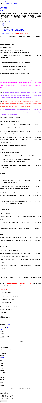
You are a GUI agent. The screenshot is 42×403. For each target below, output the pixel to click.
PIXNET (13, 388)
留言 (10, 324)
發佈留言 (2, 337)
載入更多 (2, 331)
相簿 (3, 23)
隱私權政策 (26, 388)
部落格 (3, 24)
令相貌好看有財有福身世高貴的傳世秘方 (13, 30)
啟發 (7, 327)
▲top (1, 329)
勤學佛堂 (3, 8)
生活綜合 (8, 21)
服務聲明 (30, 388)
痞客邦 (8, 324)
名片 (3, 25)
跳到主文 (2, 10)
